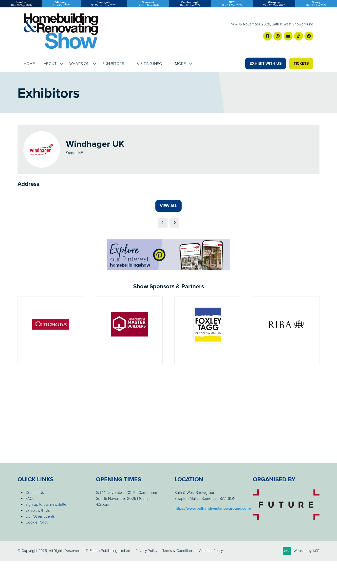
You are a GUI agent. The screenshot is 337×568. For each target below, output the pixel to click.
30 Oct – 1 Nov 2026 (103, 4)
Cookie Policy (36, 522)
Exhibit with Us (37, 510)
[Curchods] (51, 330)
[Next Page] (174, 223)
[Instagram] (277, 36)
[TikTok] (298, 36)
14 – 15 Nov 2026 (148, 4)
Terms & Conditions (178, 550)
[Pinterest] (308, 36)
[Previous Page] (163, 223)
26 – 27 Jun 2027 (316, 4)
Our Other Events (40, 516)
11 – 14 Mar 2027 (232, 4)
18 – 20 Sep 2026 (21, 4)
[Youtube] (288, 36)
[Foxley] (208, 330)
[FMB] (129, 330)
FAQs (29, 498)
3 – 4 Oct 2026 (61, 4)
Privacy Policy (146, 550)
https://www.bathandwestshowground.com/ (212, 508)
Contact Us (34, 492)
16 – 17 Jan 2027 (190, 4)
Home (29, 63)
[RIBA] (286, 330)
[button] (265, 63)
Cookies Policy (211, 550)
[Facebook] (267, 36)
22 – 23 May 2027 (274, 4)
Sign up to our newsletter (46, 504)
